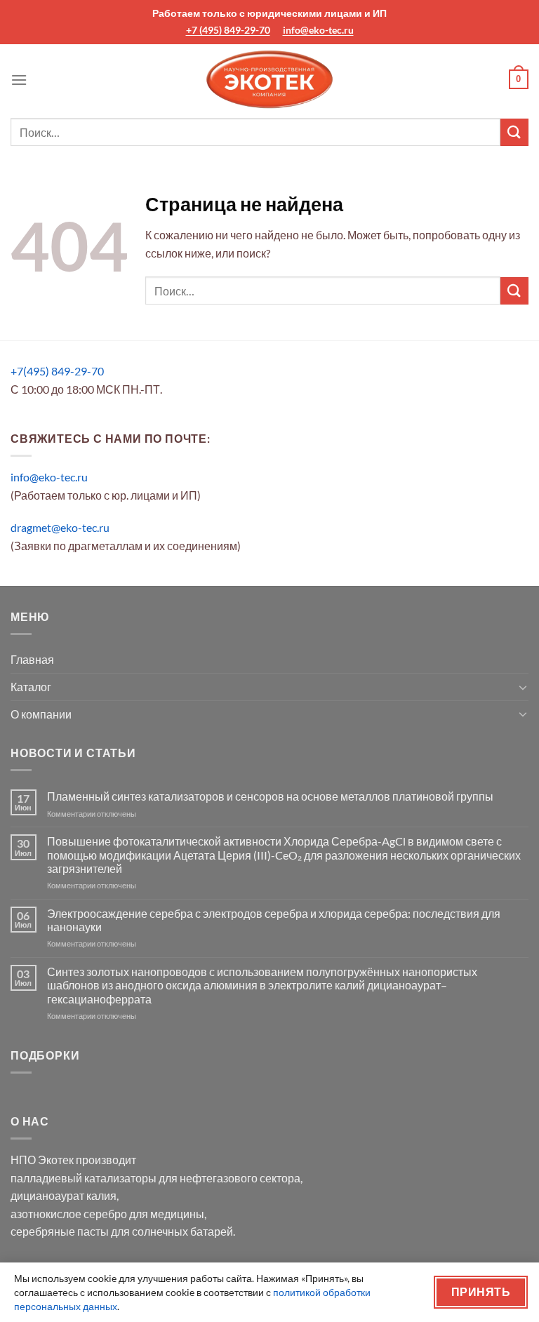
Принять (480, 1292)
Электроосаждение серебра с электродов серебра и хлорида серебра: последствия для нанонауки (273, 920)
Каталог (31, 686)
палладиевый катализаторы (84, 1177)
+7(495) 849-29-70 (57, 371)
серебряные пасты (60, 1231)
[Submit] (514, 132)
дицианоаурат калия (64, 1195)
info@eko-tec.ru (318, 30)
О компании (41, 714)
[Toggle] (522, 687)
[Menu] (19, 79)
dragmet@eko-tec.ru (60, 527)
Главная (32, 659)
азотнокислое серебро (69, 1213)
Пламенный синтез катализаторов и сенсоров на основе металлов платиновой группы (270, 796)
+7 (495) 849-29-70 (228, 30)
